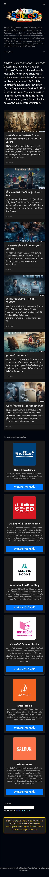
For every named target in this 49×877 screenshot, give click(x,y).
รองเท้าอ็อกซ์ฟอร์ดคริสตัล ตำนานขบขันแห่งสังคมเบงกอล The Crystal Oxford (23, 138)
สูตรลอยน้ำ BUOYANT (16, 355)
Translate (26, 810)
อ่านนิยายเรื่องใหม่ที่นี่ (24, 486)
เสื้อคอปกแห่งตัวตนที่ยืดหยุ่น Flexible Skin (23, 194)
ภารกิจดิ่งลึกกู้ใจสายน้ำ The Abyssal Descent (23, 247)
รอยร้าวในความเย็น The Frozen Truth (24, 405)
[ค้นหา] (44, 3)
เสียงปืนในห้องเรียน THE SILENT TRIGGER (21, 300)
